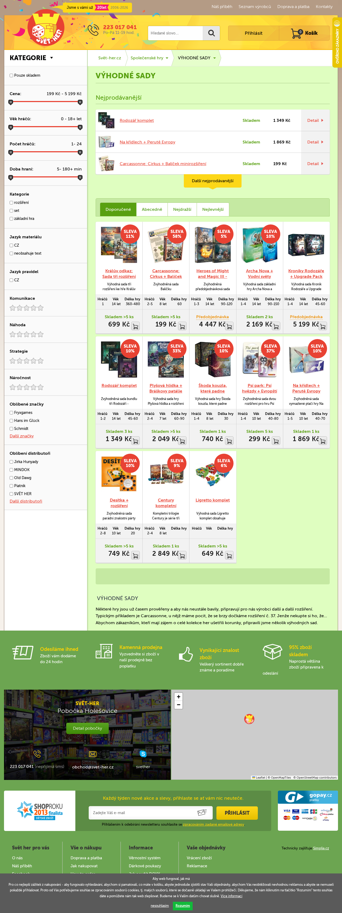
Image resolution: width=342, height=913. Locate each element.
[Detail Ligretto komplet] (213, 474)
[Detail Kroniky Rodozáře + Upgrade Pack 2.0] (306, 244)
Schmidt (20, 428)
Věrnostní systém (145, 858)
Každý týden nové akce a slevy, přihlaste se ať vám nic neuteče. (173, 798)
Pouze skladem (26, 75)
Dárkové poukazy (145, 866)
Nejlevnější (213, 209)
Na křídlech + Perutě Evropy (147, 142)
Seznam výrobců (255, 6)
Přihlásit (253, 33)
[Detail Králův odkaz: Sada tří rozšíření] (119, 244)
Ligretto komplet (213, 500)
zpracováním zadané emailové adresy (213, 824)
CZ (16, 245)
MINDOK (21, 470)
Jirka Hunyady (25, 462)
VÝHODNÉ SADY (194, 57)
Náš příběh (222, 6)
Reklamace (197, 866)
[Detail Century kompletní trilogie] (166, 474)
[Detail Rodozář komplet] (119, 359)
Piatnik (19, 486)
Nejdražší (182, 209)
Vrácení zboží (199, 858)
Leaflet (260, 777)
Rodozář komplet (137, 120)
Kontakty (324, 6)
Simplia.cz (321, 848)
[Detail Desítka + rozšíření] (119, 474)
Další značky (22, 435)
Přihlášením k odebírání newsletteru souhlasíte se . (173, 824)
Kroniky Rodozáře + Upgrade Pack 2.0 (306, 276)
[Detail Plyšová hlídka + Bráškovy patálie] (166, 359)
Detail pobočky (87, 728)
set (16, 210)
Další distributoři (26, 501)
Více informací (231, 896)
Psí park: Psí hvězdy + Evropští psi (259, 391)
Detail (313, 120)
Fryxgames (22, 412)
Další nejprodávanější (213, 180)
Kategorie (28, 58)
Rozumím (183, 906)
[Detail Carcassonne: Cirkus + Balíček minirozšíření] (166, 244)
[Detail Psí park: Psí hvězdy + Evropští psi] (260, 359)
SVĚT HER (22, 494)
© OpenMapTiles (279, 777)
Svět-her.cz (109, 57)
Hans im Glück (26, 420)
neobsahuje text (27, 253)
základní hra (23, 218)
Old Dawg (22, 478)
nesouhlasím (160, 906)
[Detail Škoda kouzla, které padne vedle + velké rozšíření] (213, 359)
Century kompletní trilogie (166, 506)
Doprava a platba (293, 6)
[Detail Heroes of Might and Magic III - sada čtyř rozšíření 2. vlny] (213, 244)
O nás (17, 858)
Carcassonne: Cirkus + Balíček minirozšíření (163, 163)
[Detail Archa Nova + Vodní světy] (260, 244)
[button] (249, 719)
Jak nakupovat (84, 866)
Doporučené (118, 209)
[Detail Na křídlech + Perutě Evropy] (306, 359)
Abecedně (152, 209)
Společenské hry (147, 57)
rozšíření (21, 202)
